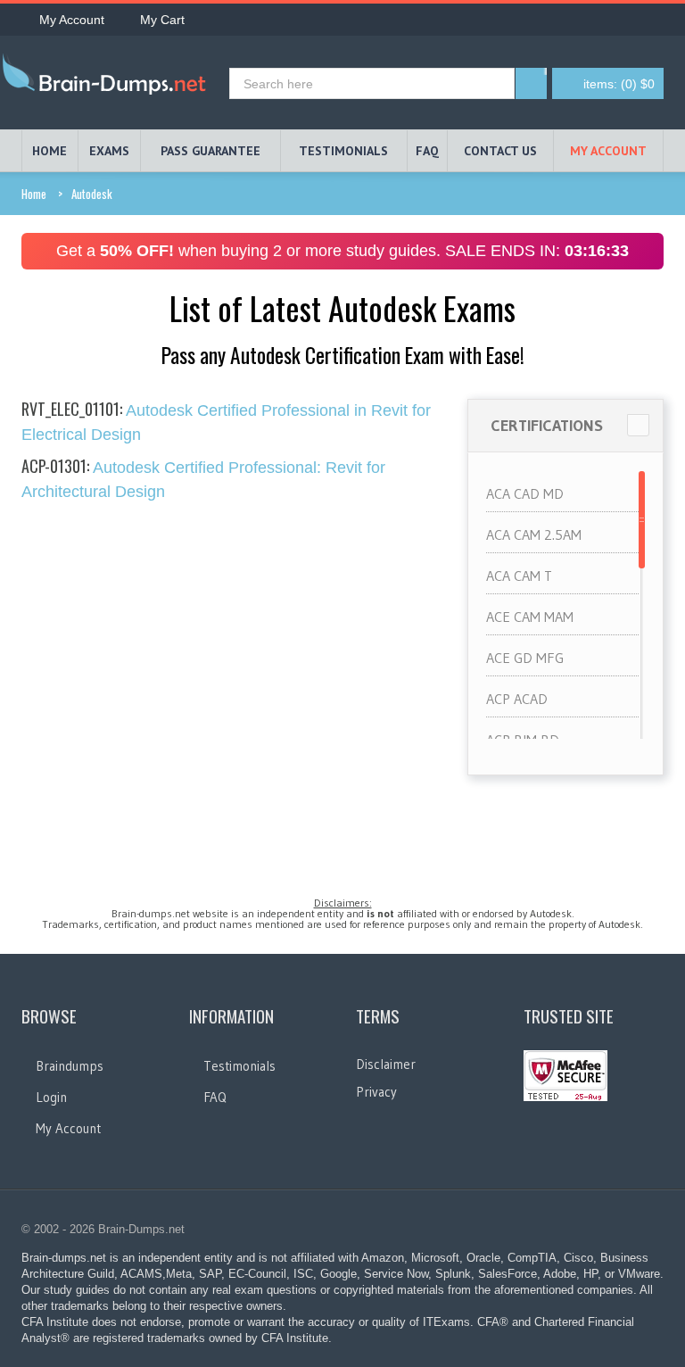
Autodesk (91, 194)
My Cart (162, 19)
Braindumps (69, 1065)
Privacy (376, 1091)
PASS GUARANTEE (210, 151)
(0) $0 (619, 84)
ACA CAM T (519, 575)
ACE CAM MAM (530, 617)
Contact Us (500, 151)
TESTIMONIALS (343, 151)
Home (33, 194)
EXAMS (109, 151)
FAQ (427, 151)
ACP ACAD (517, 699)
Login (51, 1097)
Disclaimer (386, 1064)
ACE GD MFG (525, 658)
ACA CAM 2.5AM (534, 534)
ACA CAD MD (525, 493)
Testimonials (239, 1065)
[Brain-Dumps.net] (108, 78)
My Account (71, 19)
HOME (49, 151)
